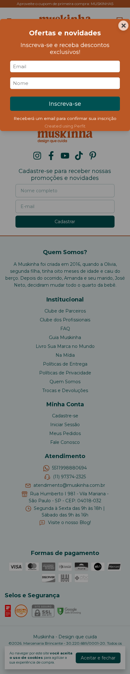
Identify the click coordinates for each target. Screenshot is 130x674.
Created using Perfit (65, 126)
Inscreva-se (65, 103)
